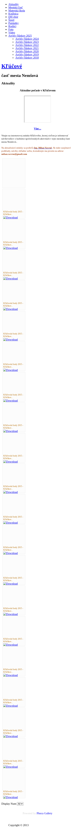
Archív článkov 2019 (27, 54)
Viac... (37, 128)
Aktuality (13, 4)
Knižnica (13, 13)
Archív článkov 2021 (27, 48)
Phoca (40, 813)
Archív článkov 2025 (20, 35)
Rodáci (12, 26)
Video (11, 32)
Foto (10, 29)
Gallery (48, 813)
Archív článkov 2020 (27, 51)
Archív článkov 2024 (27, 38)
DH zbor (13, 16)
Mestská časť (15, 7)
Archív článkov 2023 (27, 41)
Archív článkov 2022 (27, 45)
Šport (11, 19)
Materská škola (16, 10)
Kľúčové (11, 66)
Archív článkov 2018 (27, 57)
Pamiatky (13, 23)
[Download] (10, 217)
